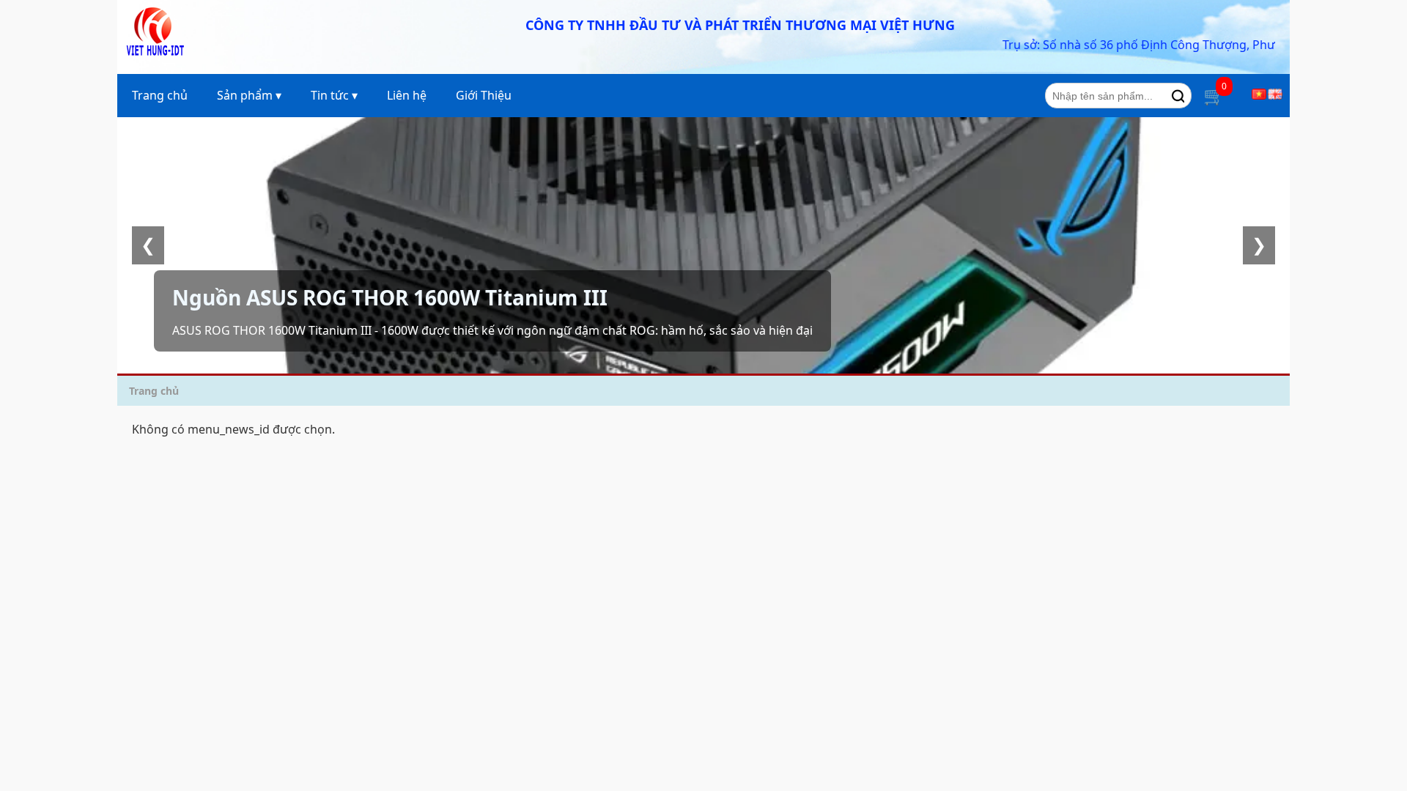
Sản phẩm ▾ (249, 95)
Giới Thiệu (484, 95)
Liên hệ (406, 95)
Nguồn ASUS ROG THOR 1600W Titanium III (390, 297)
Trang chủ (160, 95)
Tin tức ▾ (334, 95)
